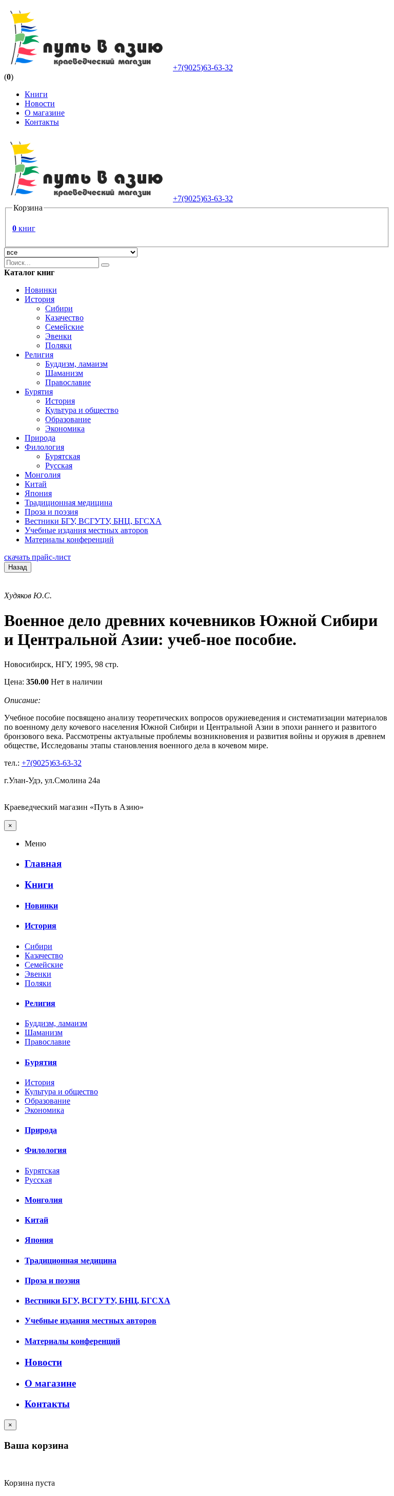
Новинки (41, 290)
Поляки (58, 345)
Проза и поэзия (51, 511)
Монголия (43, 474)
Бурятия (39, 391)
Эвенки (58, 336)
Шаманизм (64, 373)
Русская (58, 465)
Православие (68, 382)
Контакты (42, 122)
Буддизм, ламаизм (76, 363)
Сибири (59, 308)
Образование (68, 419)
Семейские (64, 327)
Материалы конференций (69, 539)
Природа (40, 437)
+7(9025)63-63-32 (203, 67)
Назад (17, 567)
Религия (39, 354)
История (39, 299)
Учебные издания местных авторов (86, 530)
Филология (44, 447)
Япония (38, 493)
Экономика (65, 428)
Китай (36, 484)
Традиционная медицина (68, 502)
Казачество (64, 317)
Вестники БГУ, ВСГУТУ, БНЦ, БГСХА (93, 521)
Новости (40, 103)
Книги (36, 94)
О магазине (45, 112)
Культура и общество (82, 410)
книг (23, 228)
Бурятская (62, 456)
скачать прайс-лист (37, 557)
